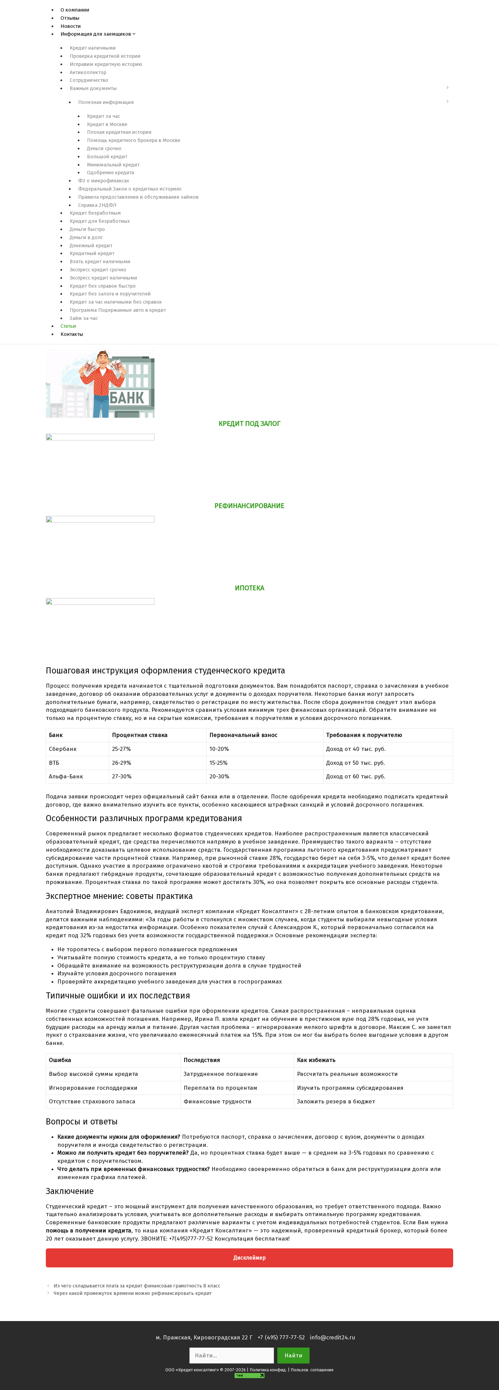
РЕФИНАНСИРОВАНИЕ (249, 506)
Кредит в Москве (107, 124)
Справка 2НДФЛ (97, 205)
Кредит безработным (95, 213)
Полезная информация (106, 102)
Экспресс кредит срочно (98, 270)
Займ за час (84, 318)
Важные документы (93, 88)
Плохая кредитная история (119, 132)
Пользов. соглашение (312, 1369)
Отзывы (69, 18)
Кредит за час (103, 116)
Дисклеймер (250, 1257)
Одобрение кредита (110, 172)
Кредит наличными (93, 48)
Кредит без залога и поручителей (110, 294)
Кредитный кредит (92, 253)
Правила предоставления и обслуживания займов (138, 197)
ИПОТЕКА (249, 588)
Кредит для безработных (100, 221)
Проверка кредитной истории (105, 56)
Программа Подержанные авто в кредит (118, 310)
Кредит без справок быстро (103, 286)
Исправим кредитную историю (106, 64)
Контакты (71, 334)
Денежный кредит (91, 245)
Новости (70, 26)
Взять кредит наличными (100, 261)
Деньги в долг (86, 237)
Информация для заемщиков (95, 34)
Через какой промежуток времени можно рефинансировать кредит (133, 1293)
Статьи (68, 326)
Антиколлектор (88, 72)
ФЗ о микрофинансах (103, 181)
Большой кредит (107, 157)
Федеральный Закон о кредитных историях (129, 189)
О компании (74, 10)
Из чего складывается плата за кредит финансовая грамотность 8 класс (137, 1286)
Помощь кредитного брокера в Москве (133, 140)
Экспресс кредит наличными (103, 278)
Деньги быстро (87, 229)
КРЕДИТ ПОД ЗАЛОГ (249, 423)
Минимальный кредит (113, 165)
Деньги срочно (104, 148)
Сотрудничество (89, 80)
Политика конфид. (268, 1369)
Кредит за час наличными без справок (116, 302)
